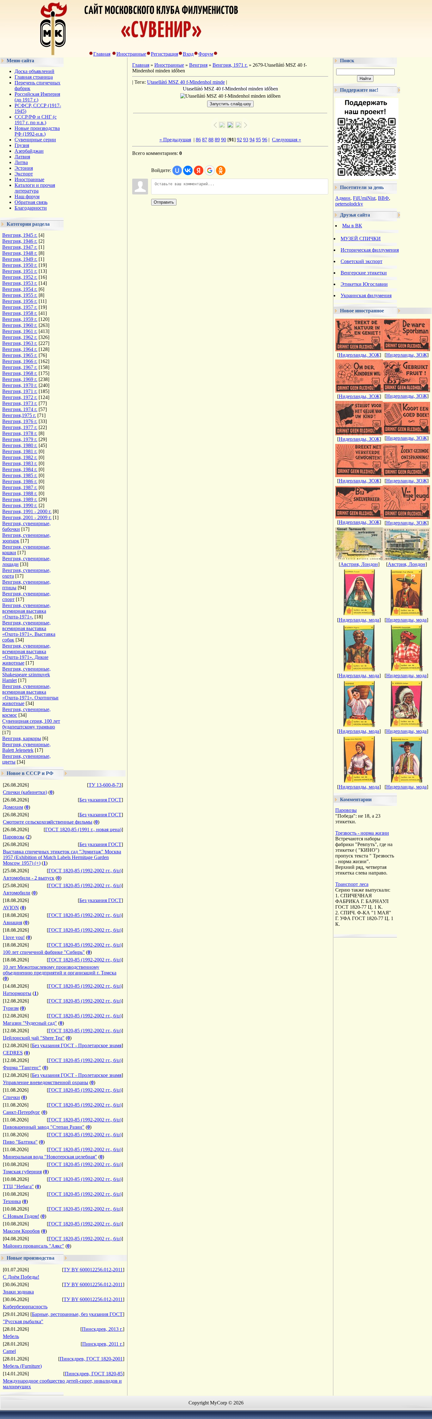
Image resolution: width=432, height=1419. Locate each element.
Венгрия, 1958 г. (19, 313)
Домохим (13, 807)
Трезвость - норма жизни (362, 833)
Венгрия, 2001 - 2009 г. (27, 517)
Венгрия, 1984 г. (19, 469)
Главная (101, 54)
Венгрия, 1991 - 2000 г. (27, 511)
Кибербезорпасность (25, 1306)
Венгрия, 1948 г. (19, 253)
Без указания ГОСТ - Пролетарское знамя (76, 1045)
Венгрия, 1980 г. (19, 445)
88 (210, 139)
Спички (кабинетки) (25, 792)
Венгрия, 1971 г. (19, 391)
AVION (11, 907)
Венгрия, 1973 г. (19, 403)
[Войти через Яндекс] (198, 170)
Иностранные (131, 54)
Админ (342, 198)
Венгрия (198, 65)
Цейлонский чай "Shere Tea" (34, 1038)
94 (252, 139)
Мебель (11, 1336)
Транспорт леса (351, 884)
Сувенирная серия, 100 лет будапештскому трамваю (31, 723)
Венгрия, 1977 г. (19, 427)
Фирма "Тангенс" (22, 1067)
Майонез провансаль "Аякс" (33, 1246)
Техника (12, 1201)
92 (239, 139)
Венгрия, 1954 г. (19, 289)
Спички (11, 1097)
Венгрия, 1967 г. (19, 367)
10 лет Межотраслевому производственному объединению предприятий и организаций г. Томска (59, 969)
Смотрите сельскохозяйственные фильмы (47, 822)
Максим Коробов (21, 1231)
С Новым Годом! (21, 1216)
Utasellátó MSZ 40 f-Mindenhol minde (186, 82)
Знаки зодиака (18, 1291)
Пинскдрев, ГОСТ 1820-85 (94, 1373)
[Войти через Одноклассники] (220, 170)
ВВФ (383, 198)
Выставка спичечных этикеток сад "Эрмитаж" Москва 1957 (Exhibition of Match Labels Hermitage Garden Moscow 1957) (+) (62, 857)
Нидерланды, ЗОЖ (359, 355)
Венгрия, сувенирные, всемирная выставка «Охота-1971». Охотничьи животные (30, 695)
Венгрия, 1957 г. (19, 307)
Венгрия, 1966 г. (19, 361)
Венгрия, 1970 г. (19, 385)
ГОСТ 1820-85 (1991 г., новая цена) (83, 829)
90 (223, 139)
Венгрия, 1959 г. (19, 319)
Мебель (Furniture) (22, 1366)
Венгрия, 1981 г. (19, 451)
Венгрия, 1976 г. (19, 421)
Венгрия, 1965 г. (19, 355)
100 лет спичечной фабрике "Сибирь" (44, 952)
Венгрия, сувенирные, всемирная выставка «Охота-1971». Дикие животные (26, 654)
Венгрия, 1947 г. (19, 247)
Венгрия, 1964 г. (19, 349)
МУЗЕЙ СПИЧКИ (361, 238)
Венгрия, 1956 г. (19, 301)
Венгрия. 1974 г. (19, 409)
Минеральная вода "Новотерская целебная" (50, 1156)
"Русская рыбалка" (23, 1321)
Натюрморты (17, 993)
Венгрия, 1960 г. (19, 325)
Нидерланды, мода (359, 620)
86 (198, 139)
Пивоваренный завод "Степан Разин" (43, 1127)
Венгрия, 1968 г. (19, 373)
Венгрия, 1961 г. (19, 331)
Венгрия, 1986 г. (19, 481)
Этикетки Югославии (364, 284)
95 (258, 139)
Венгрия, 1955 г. (19, 295)
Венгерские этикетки (364, 272)
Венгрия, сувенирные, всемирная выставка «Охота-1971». (26, 611)
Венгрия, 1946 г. (19, 241)
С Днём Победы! (21, 1277)
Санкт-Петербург (21, 1112)
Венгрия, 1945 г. (19, 235)
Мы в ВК (352, 225)
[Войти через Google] (210, 170)
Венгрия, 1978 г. (19, 433)
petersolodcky (349, 203)
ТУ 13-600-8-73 (105, 785)
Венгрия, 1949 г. (19, 259)
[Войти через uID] (177, 170)
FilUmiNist (364, 198)
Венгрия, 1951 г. (19, 271)
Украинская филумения (366, 295)
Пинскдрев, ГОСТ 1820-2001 (91, 1358)
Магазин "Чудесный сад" (30, 1023)
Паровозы (13, 836)
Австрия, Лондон (359, 564)
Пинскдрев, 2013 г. (102, 1329)
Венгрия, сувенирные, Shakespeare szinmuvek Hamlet (26, 674)
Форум (205, 54)
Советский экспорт (361, 261)
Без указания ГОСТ (100, 799)
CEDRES (13, 1052)
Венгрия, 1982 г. (19, 457)
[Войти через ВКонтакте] (188, 170)
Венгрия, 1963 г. (19, 343)
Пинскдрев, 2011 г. (102, 1344)
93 (245, 139)
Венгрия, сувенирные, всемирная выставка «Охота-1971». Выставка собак (28, 631)
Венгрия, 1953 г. (19, 283)
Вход (188, 54)
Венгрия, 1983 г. (19, 463)
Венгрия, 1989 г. (19, 499)
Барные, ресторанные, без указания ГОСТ (77, 1314)
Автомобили (16, 892)
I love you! (14, 937)
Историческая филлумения (370, 250)
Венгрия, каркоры (21, 738)
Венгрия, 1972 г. (19, 397)
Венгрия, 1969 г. (19, 379)
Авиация (12, 922)
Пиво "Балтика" (20, 1142)
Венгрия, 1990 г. (19, 505)
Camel (9, 1351)
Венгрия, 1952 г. (19, 277)
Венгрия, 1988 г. (19, 493)
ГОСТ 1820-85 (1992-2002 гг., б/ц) (84, 870)
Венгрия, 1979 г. (19, 439)
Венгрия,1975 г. (19, 415)
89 (217, 139)
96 (264, 139)
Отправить (164, 202)
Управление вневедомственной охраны (45, 1082)
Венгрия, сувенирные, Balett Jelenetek (26, 747)
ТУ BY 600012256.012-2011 (93, 1269)
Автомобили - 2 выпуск (28, 878)
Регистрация (164, 54)
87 (204, 139)
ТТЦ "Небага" (18, 1186)
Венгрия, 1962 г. (19, 337)
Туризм (11, 1008)
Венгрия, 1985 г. (19, 475)
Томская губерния (22, 1171)
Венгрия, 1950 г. (19, 265)
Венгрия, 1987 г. (19, 487)
